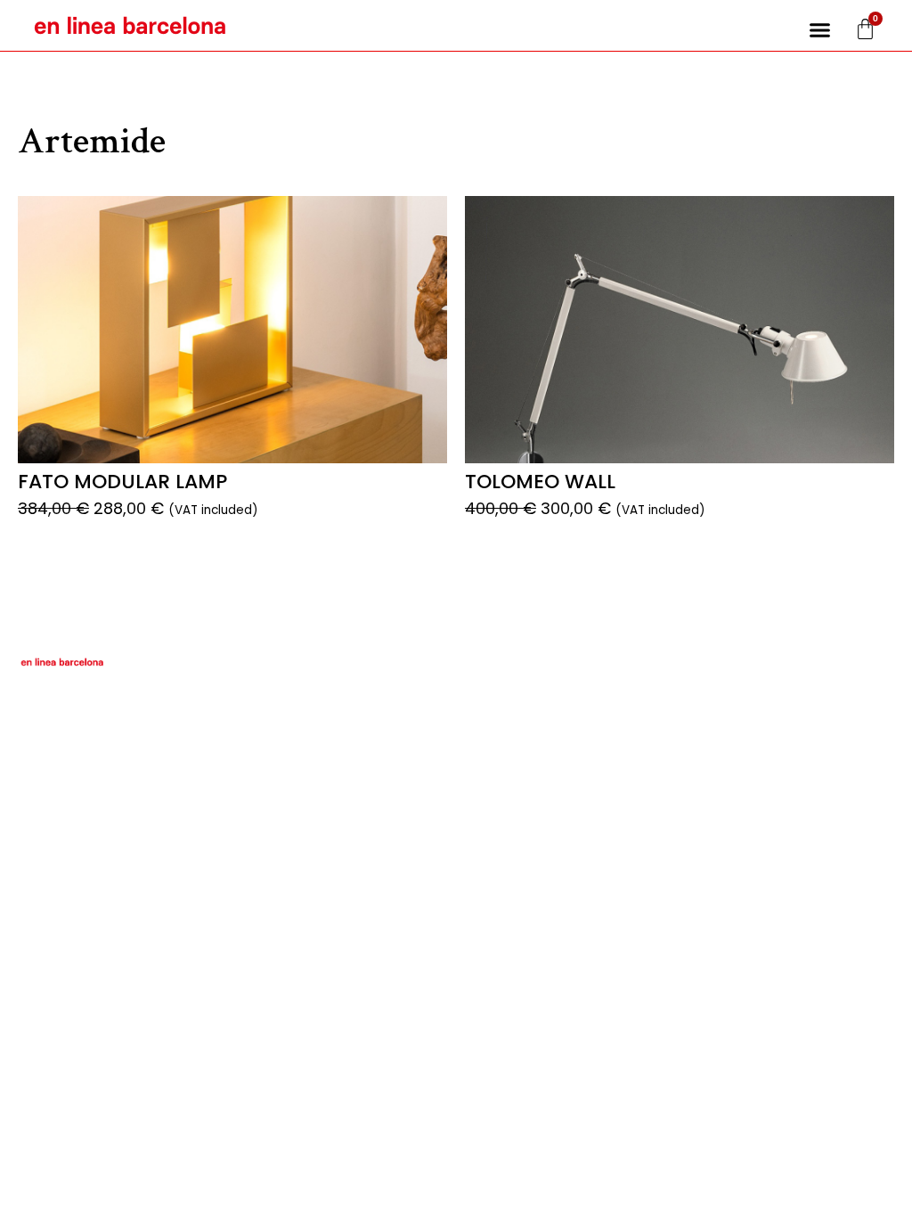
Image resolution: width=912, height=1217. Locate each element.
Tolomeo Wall (540, 481)
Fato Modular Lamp (122, 481)
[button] (820, 30)
